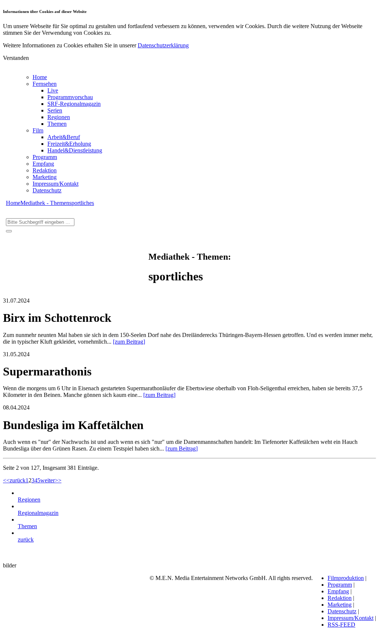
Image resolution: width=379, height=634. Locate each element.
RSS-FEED (341, 624)
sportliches (81, 203)
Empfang (43, 164)
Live (52, 90)
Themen (57, 124)
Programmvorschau (70, 97)
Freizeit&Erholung (69, 144)
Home (40, 77)
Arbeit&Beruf (63, 137)
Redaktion (45, 170)
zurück (18, 480)
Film (38, 130)
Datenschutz (47, 190)
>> (58, 480)
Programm (45, 157)
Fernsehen (45, 84)
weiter (47, 480)
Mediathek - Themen (44, 203)
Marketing (45, 177)
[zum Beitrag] (129, 341)
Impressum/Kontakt (55, 184)
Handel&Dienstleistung (74, 150)
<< (6, 480)
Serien (54, 110)
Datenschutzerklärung (163, 45)
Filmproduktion (346, 578)
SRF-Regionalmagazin (74, 104)
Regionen (58, 117)
